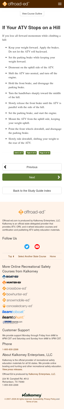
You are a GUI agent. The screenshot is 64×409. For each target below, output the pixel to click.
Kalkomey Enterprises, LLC (42, 373)
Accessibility (38, 399)
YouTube (37, 246)
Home (53, 256)
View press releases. (12, 369)
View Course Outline (32, 13)
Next (32, 177)
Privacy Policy (50, 399)
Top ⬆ (11, 256)
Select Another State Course (32, 256)
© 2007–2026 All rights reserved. (18, 399)
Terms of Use (31, 401)
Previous (32, 167)
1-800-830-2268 (10, 349)
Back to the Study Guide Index (32, 190)
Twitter (26, 246)
